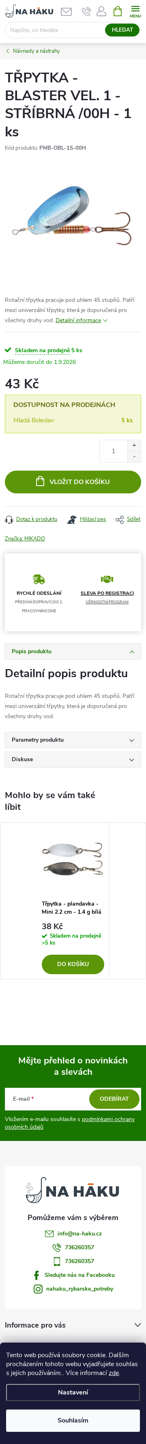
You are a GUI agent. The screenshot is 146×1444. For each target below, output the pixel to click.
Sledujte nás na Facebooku (80, 1275)
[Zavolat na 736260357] (87, 11)
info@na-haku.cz (80, 1233)
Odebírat (114, 1099)
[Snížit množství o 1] (134, 456)
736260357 (79, 1247)
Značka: (25, 538)
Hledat (122, 30)
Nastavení (73, 1392)
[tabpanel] (73, 901)
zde (114, 1373)
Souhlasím (73, 1420)
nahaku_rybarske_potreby (79, 1289)
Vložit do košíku (79, 482)
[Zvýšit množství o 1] (134, 445)
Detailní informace (78, 320)
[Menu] (135, 11)
